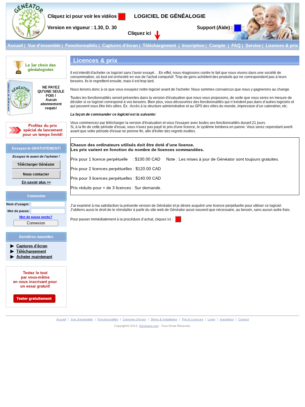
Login (211, 319)
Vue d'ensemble (44, 45)
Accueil (15, 45)
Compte (217, 45)
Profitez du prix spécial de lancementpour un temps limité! (43, 130)
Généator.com (148, 325)
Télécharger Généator (36, 164)
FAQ (236, 45)
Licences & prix (282, 45)
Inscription (193, 45)
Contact (243, 319)
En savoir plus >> (36, 182)
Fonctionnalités (81, 45)
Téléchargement (159, 45)
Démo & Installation (164, 319)
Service (253, 45)
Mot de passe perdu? (35, 217)
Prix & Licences (192, 319)
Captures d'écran (120, 45)
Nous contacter (36, 174)
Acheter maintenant (34, 256)
